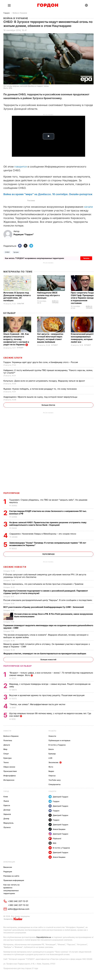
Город (6, 791)
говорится (20, 166)
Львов (6, 801)
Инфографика (9, 776)
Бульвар (9, 313)
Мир (5, 749)
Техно (6, 762)
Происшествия (10, 771)
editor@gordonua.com (18, 909)
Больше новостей (48, 659)
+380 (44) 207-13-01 (18, 901)
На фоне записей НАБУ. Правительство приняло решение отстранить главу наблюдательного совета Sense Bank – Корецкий (48, 523)
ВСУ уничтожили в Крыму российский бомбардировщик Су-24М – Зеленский (43, 607)
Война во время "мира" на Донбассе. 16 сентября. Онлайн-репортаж (47, 194)
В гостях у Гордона (57, 745)
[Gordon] (47, 5)
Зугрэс (16, 252)
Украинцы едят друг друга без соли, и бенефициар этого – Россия (41, 362)
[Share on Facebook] (20, 246)
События (20, 303)
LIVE (50, 758)
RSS (54, 843)
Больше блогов (48, 405)
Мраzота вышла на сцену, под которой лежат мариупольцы (40, 397)
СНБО (7, 252)
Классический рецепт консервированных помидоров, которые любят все (82, 338)
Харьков (7, 814)
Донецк (6, 810)
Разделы (52, 731)
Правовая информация (13, 880)
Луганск (7, 827)
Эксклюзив (53, 762)
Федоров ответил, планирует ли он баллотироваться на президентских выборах (45, 653)
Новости (7, 731)
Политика (7, 740)
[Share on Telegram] (31, 246)
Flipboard (57, 838)
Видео (51, 771)
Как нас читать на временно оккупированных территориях (11, 889)
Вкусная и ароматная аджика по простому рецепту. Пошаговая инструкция (47, 695)
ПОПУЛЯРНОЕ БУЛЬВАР (17, 666)
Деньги (6, 745)
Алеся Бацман (59, 829)
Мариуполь (8, 823)
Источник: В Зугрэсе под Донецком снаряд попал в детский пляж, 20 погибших (17, 296)
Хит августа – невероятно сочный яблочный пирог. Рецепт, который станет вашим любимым (50, 338)
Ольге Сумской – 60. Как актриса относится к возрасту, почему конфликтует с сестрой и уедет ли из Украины (16, 339)
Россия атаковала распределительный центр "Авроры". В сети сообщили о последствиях (48, 600)
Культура (7, 758)
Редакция (7, 871)
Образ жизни (9, 767)
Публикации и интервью (59, 740)
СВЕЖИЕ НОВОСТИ (14, 567)
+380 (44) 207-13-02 (18, 905)
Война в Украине (20, 13)
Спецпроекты (54, 784)
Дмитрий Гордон (60, 797)
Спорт (6, 754)
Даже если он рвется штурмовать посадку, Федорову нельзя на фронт (44, 381)
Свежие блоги (12, 357)
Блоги (51, 749)
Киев (5, 796)
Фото (50, 767)
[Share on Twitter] (25, 246)
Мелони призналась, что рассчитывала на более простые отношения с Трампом (43, 584)
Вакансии (7, 867)
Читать (86, 258)
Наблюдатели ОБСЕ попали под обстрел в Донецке (48, 295)
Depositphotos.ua (43, 937)
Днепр (6, 818)
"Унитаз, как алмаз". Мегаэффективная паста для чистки (37, 704)
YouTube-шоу (54, 780)
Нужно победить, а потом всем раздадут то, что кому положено (40, 389)
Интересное (8, 780)
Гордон (6, 13)
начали (88, 206)
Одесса (6, 805)
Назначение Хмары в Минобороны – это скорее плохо (43, 533)
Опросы (52, 776)
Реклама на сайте (11, 876)
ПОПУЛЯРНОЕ (11, 493)
